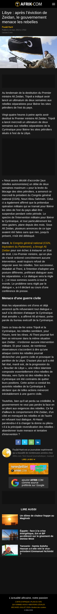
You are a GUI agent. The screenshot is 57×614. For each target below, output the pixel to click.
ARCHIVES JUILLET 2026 (20, 607)
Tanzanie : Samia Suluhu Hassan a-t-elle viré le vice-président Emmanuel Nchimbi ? (36, 550)
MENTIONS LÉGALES (37, 605)
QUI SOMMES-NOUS (20, 605)
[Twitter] (25, 442)
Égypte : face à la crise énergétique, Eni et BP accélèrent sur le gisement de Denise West (36, 535)
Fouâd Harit (7, 27)
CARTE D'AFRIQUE (22, 602)
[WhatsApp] (31, 442)
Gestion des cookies (38, 607)
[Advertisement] (28, 81)
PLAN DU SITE (36, 602)
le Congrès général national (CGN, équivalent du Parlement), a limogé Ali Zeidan (26, 247)
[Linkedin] (38, 442)
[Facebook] (18, 442)
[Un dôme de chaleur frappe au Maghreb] (10, 519)
